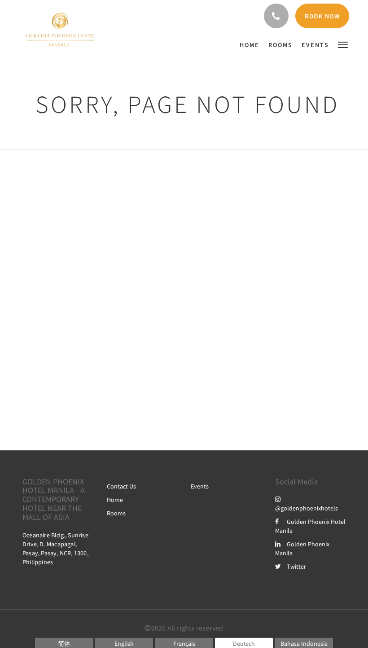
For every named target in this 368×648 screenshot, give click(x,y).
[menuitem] (252, 44)
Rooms (116, 513)
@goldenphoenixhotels (306, 508)
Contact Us (121, 486)
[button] (342, 44)
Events (200, 486)
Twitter (296, 566)
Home (115, 500)
